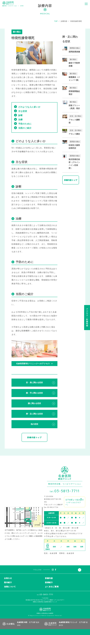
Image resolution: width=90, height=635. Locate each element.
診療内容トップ (34, 437)
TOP (56, 21)
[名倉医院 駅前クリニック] (8, 3)
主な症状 (22, 111)
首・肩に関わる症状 (34, 382)
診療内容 (64, 21)
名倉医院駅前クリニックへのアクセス (33, 364)
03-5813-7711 (65, 491)
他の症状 (34, 424)
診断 (20, 115)
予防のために (25, 124)
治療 (20, 119)
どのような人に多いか (29, 107)
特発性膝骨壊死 (76, 21)
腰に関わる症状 (34, 403)
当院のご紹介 (25, 128)
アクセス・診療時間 (87, 317)
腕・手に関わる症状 (34, 393)
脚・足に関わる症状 (34, 414)
